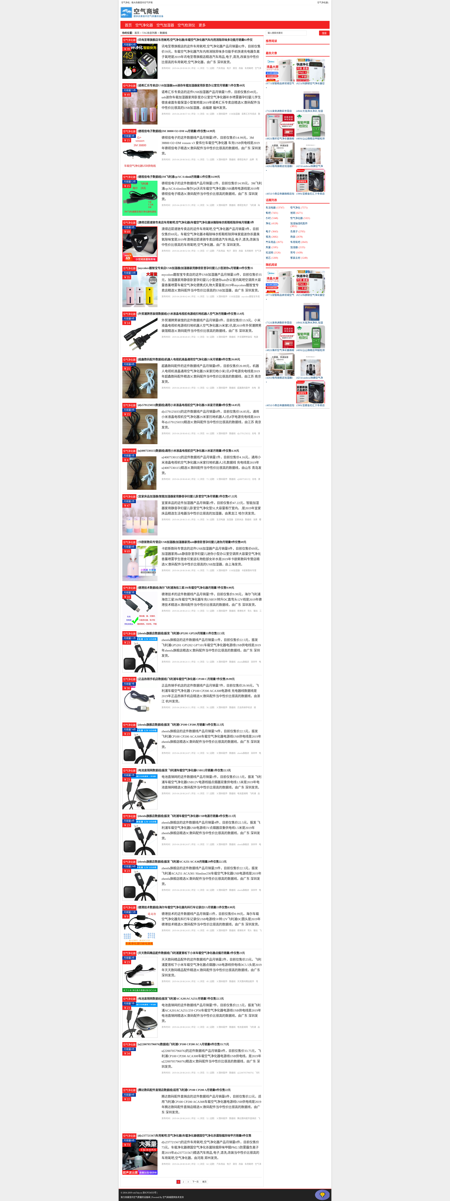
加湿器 (230, 519)
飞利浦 (253, 205)
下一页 (195, 1182)
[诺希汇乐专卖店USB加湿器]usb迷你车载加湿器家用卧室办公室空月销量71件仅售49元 (191, 85)
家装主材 (299, 258)
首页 (128, 25)
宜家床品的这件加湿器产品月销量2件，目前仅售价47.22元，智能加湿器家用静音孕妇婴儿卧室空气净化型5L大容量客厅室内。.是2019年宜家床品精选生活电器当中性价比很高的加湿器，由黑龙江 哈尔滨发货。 (211, 508)
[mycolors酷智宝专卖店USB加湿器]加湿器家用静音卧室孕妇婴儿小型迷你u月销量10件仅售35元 (195, 268)
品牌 (252, 159)
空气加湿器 (165, 25)
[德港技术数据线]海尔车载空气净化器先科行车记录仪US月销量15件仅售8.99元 (186, 907)
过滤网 (273, 252)
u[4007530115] (243, 479)
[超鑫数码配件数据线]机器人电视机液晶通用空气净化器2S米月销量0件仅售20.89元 (189, 359)
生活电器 (221, 519)
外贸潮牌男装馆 (244, 337)
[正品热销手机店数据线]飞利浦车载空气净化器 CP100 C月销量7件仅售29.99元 (186, 679)
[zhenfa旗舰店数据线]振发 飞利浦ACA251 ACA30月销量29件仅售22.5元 (182, 861)
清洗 (235, 68)
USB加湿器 (234, 114)
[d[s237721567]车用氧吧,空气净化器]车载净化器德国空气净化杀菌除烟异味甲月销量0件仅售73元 (194, 1136)
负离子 (297, 231)
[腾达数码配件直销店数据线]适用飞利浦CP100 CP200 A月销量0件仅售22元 (184, 1089)
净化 (272, 223)
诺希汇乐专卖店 (249, 114)
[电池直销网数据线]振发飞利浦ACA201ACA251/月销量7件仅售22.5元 (181, 998)
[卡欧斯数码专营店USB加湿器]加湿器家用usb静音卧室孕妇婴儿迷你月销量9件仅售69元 (192, 542)
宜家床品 (239, 519)
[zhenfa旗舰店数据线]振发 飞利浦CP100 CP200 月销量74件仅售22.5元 (181, 724)
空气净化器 (322, 2)
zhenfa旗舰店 (243, 662)
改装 (241, 68)
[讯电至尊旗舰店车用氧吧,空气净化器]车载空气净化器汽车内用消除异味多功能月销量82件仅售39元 (195, 40)
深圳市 (254, 662)
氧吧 (272, 213)
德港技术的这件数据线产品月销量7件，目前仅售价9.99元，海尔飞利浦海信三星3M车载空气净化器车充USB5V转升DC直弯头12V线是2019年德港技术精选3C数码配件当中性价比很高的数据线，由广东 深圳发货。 (212, 600)
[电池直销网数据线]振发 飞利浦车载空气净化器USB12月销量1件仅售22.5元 (184, 770)
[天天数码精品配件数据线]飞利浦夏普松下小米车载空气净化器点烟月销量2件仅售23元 (191, 952)
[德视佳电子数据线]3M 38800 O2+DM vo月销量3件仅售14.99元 (176, 131)
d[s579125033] (243, 433)
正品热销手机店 (244, 707)
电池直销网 (242, 793)
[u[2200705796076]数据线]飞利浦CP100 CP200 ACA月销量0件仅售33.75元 (183, 1044)
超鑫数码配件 (243, 388)
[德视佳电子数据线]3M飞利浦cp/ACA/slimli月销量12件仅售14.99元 (179, 176)
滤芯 (272, 258)
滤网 (296, 213)
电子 (229, 68)
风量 (272, 247)
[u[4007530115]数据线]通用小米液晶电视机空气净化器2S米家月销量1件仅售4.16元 (188, 450)
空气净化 (125, 2)
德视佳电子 (242, 159)
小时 (272, 218)
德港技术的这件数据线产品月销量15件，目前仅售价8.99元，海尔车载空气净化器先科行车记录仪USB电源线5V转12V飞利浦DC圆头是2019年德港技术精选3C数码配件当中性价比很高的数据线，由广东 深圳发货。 (211, 919)
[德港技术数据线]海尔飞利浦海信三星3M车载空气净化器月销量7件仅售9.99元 (186, 587)
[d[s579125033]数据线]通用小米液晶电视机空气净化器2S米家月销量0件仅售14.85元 (189, 405)
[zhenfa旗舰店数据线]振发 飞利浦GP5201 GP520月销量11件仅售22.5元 (181, 633)
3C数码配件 (222, 114)
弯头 (250, 611)
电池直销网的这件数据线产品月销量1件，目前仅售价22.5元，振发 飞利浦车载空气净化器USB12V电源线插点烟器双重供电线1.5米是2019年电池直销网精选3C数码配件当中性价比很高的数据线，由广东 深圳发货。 (211, 782)
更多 (202, 25)
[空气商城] (142, 13)
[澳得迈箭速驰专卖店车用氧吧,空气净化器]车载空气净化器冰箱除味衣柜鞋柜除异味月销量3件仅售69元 (196, 223)
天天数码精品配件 (245, 981)
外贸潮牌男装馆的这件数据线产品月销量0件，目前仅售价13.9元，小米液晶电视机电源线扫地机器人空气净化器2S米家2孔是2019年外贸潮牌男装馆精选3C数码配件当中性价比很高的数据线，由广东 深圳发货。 (211, 326)
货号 (296, 252)
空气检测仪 (186, 25)
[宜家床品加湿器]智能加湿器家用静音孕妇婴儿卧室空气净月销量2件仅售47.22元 (187, 496)
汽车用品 (221, 68)
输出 (255, 611)
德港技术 (241, 611)
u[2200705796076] (245, 1073)
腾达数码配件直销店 (246, 1118)
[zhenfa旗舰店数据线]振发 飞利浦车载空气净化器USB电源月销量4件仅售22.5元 (187, 815)
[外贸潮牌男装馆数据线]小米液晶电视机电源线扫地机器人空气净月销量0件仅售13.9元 (191, 313)
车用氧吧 (249, 68)
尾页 (204, 1182)
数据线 (232, 159)
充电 (254, 388)
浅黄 (255, 519)
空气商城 (167, 1197)
